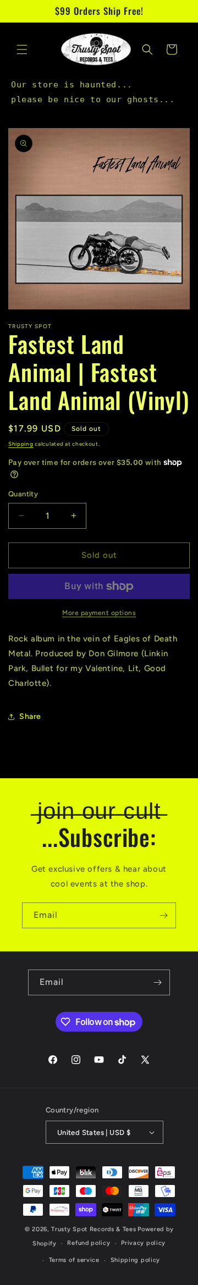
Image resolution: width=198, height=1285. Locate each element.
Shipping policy (136, 1260)
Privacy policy (143, 1243)
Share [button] (30, 716)
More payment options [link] (99, 613)
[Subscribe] (163, 915)
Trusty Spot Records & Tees (93, 1229)
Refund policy (88, 1243)
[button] (22, 49)
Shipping (21, 443)
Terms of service (74, 1260)
